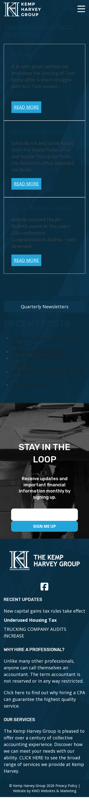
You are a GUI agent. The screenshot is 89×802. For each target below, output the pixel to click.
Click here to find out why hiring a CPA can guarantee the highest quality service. (44, 699)
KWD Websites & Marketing (54, 790)
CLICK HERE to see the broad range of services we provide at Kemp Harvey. (44, 764)
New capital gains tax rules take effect (44, 611)
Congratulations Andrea (42, 208)
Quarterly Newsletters (44, 307)
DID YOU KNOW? (28, 385)
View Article (47, 170)
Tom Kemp (25, 54)
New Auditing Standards (43, 131)
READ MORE (26, 107)
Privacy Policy (66, 785)
